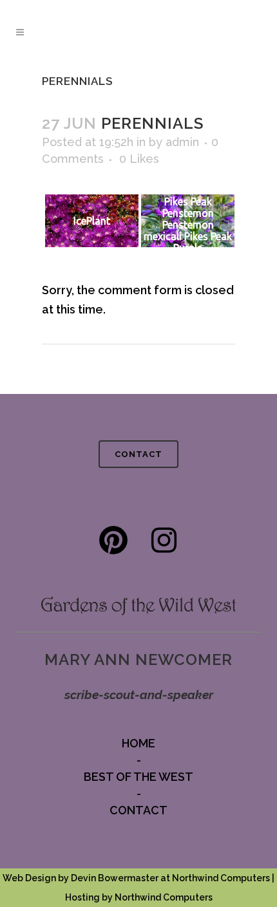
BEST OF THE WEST (138, 776)
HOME (138, 743)
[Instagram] (164, 540)
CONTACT (138, 454)
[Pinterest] (113, 540)
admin (182, 142)
